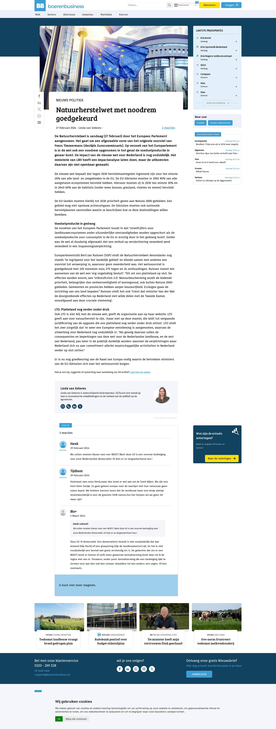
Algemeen (199, 150)
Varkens (51, 14)
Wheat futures (202, 171)
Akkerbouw (69, 14)
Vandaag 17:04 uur (232, 150)
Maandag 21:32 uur (232, 178)
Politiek (200, 123)
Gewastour (87, 14)
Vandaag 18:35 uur (232, 141)
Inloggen (229, 5)
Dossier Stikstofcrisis (220, 123)
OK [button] (58, 719)
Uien (197, 159)
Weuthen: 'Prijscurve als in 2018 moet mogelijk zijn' (217, 144)
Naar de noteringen (219, 458)
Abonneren (209, 5)
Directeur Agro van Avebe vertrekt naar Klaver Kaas (217, 153)
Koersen (123, 14)
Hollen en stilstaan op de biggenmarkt (214, 180)
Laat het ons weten (140, 372)
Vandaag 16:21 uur (232, 159)
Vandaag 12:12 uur (232, 169)
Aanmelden (199, 674)
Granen (198, 168)
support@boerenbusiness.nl (52, 674)
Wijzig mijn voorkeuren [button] (76, 719)
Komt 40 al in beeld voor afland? (211, 162)
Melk (37, 14)
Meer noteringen (216, 103)
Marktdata (106, 14)
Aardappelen (201, 141)
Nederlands (183, 5)
